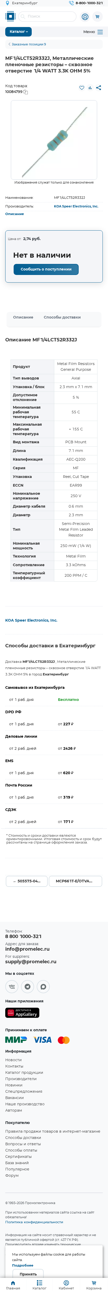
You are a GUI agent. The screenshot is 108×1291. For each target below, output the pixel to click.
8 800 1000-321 (23, 936)
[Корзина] (97, 16)
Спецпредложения (23, 1092)
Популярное (17, 1169)
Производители (21, 1079)
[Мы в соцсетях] (11, 986)
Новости (13, 1060)
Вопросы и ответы (23, 1144)
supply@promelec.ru (30, 962)
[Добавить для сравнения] (90, 87)
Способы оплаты (21, 1150)
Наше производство (25, 1104)
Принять (28, 1274)
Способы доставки (62, 317)
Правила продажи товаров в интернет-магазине (52, 1131)
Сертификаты (18, 1157)
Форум (12, 1176)
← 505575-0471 (27, 881)
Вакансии (14, 1098)
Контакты (14, 1066)
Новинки (14, 1085)
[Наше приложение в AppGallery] (22, 1014)
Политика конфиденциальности (34, 1222)
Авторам (13, 1110)
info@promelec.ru (27, 949)
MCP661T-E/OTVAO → (76, 881)
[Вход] (85, 17)
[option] (54, 140)
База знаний (17, 1163)
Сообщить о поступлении (46, 269)
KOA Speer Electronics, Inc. (76, 206)
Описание (14, 214)
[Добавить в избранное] (81, 87)
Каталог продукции (24, 1073)
